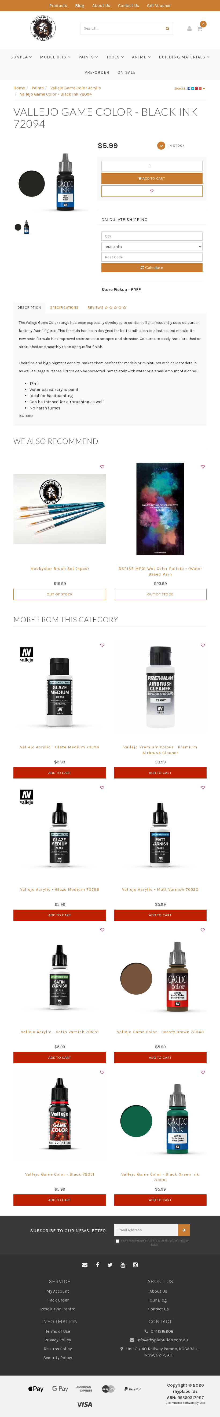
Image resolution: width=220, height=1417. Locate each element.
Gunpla (19, 56)
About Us (101, 5)
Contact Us (128, 5)
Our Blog (158, 1300)
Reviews (96, 308)
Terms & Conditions (161, 1240)
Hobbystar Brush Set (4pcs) (60, 568)
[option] (51, 178)
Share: (181, 88)
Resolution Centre (57, 1308)
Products (58, 5)
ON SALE (127, 72)
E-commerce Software (180, 1403)
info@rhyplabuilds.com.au (161, 1339)
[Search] (168, 28)
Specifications (64, 308)
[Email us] (84, 1265)
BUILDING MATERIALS (183, 56)
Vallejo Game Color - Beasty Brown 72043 (160, 1031)
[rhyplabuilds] (43, 27)
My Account (57, 1291)
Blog (79, 5)
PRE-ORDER (97, 72)
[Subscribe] (184, 1230)
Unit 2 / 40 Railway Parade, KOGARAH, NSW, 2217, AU (162, 1352)
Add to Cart (153, 178)
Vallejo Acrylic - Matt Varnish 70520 (160, 889)
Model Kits (54, 56)
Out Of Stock (60, 594)
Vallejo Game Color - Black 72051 (59, 1174)
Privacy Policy (58, 1339)
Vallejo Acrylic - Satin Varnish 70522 (60, 1031)
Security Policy (57, 1357)
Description (29, 308)
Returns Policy (58, 1348)
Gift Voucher (159, 5)
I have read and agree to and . (154, 1242)
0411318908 (162, 1331)
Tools (113, 56)
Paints (87, 56)
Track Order (58, 1300)
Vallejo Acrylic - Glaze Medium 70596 (59, 889)
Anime (140, 56)
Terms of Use (57, 1331)
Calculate (153, 267)
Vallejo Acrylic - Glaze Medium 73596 (59, 747)
